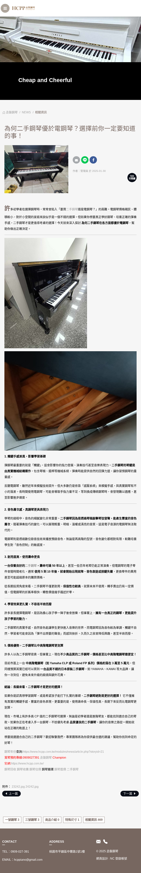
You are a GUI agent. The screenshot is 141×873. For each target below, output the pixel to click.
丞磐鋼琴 (12, 112)
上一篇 (13, 793)
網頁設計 (102, 858)
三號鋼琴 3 (32, 819)
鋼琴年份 (10, 751)
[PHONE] (105, 842)
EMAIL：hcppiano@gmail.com (22, 859)
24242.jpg (32, 786)
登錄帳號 (121, 858)
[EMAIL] (99, 842)
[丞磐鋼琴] (23, 8)
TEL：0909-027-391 (15, 851)
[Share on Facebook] (93, 160)
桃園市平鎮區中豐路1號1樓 (67, 851)
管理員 (84, 170)
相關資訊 (41, 112)
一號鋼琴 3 (12, 819)
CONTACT (9, 841)
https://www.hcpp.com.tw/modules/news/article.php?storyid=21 (63, 751)
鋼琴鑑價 (60, 769)
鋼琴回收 (10, 769)
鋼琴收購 (23, 769)
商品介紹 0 (52, 819)
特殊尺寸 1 (72, 819)
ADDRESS (56, 841)
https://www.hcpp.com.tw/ (27, 763)
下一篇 (128, 793)
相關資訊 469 (94, 819)
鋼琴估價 (35, 769)
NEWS (26, 112)
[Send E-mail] (76, 160)
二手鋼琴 (72, 209)
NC (112, 858)
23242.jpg (18, 786)
